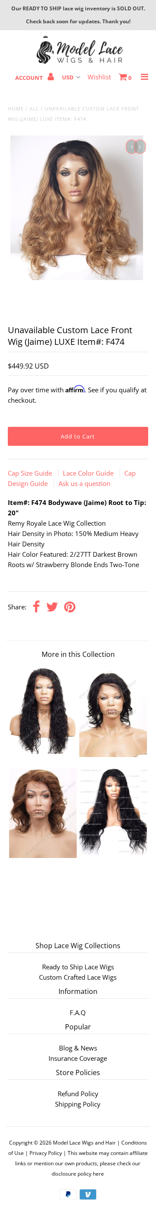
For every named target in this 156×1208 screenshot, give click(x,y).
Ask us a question (84, 483)
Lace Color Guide (89, 473)
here (98, 1173)
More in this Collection (78, 654)
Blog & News (78, 1048)
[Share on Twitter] (52, 607)
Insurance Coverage (78, 1058)
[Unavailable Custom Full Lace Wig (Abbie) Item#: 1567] (42, 855)
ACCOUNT (29, 78)
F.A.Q (78, 1012)
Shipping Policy (78, 1104)
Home (16, 108)
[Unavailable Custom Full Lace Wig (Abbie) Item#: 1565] (112, 754)
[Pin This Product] (69, 607)
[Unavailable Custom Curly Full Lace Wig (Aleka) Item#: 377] (42, 751)
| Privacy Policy (43, 1153)
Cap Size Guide (31, 473)
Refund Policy (78, 1093)
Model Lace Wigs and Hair (84, 1142)
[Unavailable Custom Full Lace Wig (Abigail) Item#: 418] (112, 852)
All (34, 108)
